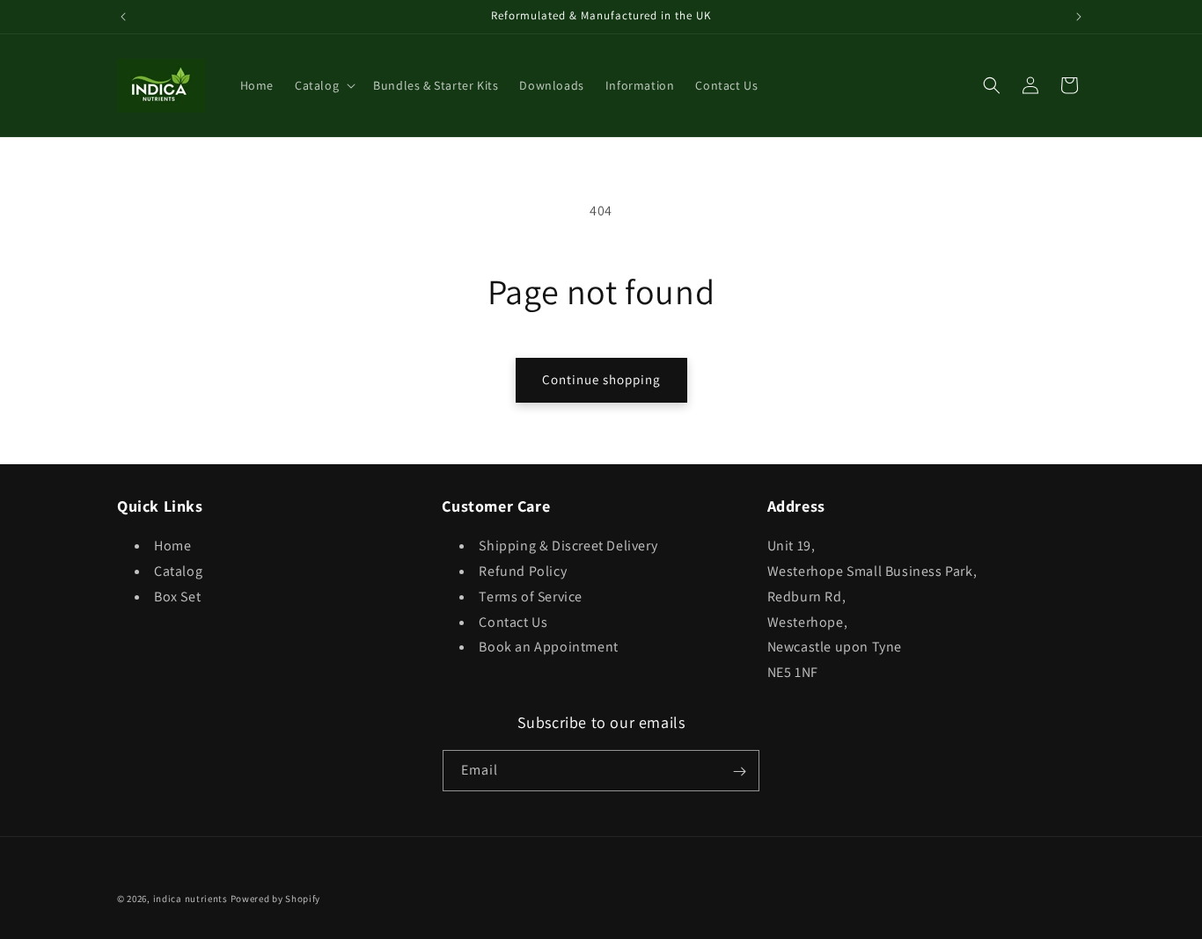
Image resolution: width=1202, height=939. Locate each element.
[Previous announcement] (123, 16)
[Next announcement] (1078, 16)
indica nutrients (190, 898)
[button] (323, 85)
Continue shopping (601, 379)
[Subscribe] (739, 771)
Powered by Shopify (276, 898)
